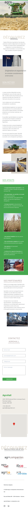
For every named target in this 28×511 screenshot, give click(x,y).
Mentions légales (8, 484)
